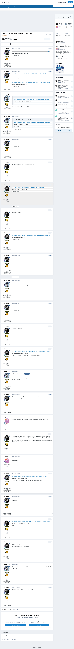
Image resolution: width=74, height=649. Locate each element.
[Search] (72, 6)
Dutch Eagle (7, 94)
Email (60, 130)
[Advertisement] (22, 22)
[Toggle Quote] (14, 96)
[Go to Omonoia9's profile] (56, 110)
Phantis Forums (5, 2)
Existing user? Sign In (62, 2)
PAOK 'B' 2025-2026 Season (63, 80)
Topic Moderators (27, 6)
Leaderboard (19, 6)
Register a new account (15, 625)
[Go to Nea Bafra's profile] (66, 27)
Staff (16, 9)
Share (41, 39)
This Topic (67, 6)
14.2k (7, 466)
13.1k (7, 62)
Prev (5, 44)
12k (7, 107)
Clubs (7, 9)
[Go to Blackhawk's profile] (3, 39)
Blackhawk (8, 38)
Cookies (39, 647)
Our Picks (12, 9)
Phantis (3, 6)
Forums (2, 9)
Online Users (22, 9)
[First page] (2, 44)
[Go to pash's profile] (6, 421)
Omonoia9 (60, 113)
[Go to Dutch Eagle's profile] (6, 98)
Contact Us (35, 647)
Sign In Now (39, 625)
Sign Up (70, 2)
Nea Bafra (70, 26)
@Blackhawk (27, 373)
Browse (8, 6)
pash (6, 417)
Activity (13, 6)
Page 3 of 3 (15, 44)
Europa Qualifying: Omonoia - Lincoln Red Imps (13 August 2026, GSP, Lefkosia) (63, 111)
